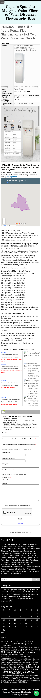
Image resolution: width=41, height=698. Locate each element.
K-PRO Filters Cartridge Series (27, 655)
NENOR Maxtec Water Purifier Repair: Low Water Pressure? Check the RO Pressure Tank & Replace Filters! (19, 556)
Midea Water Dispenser (32, 659)
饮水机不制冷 (18, 680)
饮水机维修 (6, 682)
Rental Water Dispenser (24, 666)
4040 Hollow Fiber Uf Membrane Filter (10, 641)
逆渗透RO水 (11, 680)
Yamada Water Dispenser (16, 679)
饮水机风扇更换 (22, 682)
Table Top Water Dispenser (18, 671)
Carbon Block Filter (6, 644)
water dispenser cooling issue (13, 675)
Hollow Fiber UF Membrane (17, 647)
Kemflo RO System (6, 657)
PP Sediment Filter (29, 664)
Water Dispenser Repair (8, 677)
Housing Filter (24, 590)
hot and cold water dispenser (32, 647)
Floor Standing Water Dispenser (17, 644)
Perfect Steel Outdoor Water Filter (17, 662)
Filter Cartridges (8, 590)
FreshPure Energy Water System (19, 646)
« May (3, 632)
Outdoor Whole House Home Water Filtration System (19, 661)
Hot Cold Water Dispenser (14, 649)
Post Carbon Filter (18, 664)
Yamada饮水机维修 (29, 678)
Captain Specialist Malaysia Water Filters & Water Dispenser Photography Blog (20, 12)
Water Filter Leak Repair (21, 677)
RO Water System (33, 669)
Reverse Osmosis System (14, 669)
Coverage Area (11, 177)
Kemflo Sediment (17, 657)
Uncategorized (20, 599)
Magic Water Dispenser (17, 659)
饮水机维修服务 (13, 682)
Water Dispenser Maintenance (29, 675)
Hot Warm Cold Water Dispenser (20, 651)
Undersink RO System (6, 674)
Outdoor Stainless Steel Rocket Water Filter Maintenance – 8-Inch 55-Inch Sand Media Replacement (17, 564)
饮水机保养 (26, 680)
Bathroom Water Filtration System (28, 641)
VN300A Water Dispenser (19, 674)
